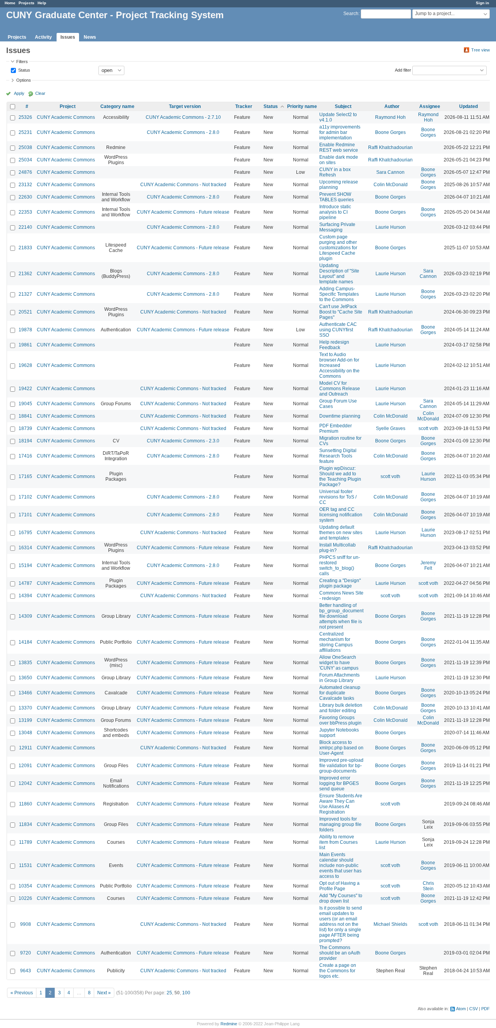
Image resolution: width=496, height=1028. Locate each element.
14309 (25, 616)
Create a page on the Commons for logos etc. (337, 971)
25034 (25, 160)
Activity (43, 37)
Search (350, 13)
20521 (25, 312)
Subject (343, 106)
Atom (461, 1008)
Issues (67, 37)
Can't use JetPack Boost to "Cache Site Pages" (340, 312)
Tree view (480, 50)
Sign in (482, 3)
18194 (25, 441)
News (90, 37)
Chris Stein (428, 886)
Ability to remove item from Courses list (338, 842)
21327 (25, 294)
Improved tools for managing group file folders (340, 824)
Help (42, 3)
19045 (25, 403)
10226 (25, 898)
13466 (25, 693)
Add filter (403, 69)
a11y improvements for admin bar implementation (339, 132)
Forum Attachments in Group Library (339, 677)
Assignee (429, 106)
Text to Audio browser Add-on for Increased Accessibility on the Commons (339, 365)
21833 (25, 247)
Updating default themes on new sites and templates (340, 532)
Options (23, 80)
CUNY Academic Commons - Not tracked (183, 184)
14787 (25, 583)
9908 (25, 924)
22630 (25, 197)
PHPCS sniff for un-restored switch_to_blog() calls (339, 565)
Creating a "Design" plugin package (340, 583)
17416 (25, 456)
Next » (104, 992)
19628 (25, 365)
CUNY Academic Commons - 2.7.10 (183, 117)
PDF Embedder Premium (335, 428)
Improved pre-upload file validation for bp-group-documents (341, 765)
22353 (25, 212)
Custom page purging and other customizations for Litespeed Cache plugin (338, 247)
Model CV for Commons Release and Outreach (339, 388)
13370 (25, 708)
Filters (22, 61)
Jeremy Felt (428, 565)
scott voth (428, 428)
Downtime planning (339, 416)
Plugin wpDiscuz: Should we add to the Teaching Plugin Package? (340, 476)
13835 (25, 662)
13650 (25, 677)
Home (10, 3)
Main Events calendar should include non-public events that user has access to (340, 865)
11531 (25, 865)
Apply (19, 93)
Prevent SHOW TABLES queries (336, 197)
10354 (25, 886)
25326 (25, 117)
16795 (25, 532)
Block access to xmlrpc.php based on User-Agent (341, 748)
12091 (25, 765)
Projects (26, 3)
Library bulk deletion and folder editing (340, 707)
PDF (485, 1008)
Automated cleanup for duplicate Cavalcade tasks (339, 693)
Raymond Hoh (390, 117)
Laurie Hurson (390, 227)
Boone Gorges (390, 132)
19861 (25, 345)
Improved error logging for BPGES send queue (339, 783)
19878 (25, 329)
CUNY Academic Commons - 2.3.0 (183, 441)
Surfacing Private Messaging (337, 227)
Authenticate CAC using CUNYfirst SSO (338, 330)
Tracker (243, 106)
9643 (25, 970)
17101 (25, 514)
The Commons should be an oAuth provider (339, 953)
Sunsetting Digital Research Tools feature (337, 456)
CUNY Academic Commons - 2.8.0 (183, 132)
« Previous (21, 992)
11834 (25, 824)
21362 (25, 273)
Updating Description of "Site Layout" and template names (339, 273)
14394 (25, 595)
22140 (25, 227)
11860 (25, 804)
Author (392, 106)
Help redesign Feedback (334, 344)
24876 (25, 172)
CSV (473, 1008)
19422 (25, 388)
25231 (25, 132)
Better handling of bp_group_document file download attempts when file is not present (341, 616)
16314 (25, 547)
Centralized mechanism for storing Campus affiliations (336, 642)
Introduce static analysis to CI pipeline (335, 212)
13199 (25, 720)
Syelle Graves (390, 428)
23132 (25, 184)
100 (186, 992)
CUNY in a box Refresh (335, 172)
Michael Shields (390, 924)
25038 (25, 147)
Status (23, 69)
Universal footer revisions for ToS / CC (337, 497)
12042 (25, 783)
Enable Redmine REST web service (338, 147)
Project (68, 106)
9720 (25, 953)
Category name (117, 106)
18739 (25, 428)
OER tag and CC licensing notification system (340, 515)
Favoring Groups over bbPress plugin (340, 720)
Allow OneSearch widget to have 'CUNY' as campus (338, 662)
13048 (25, 732)
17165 (25, 476)
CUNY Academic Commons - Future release (183, 212)
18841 (25, 416)
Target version (185, 106)
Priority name (302, 106)
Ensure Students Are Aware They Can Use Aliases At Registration (340, 804)
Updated (468, 106)
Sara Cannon (390, 172)
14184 (25, 642)
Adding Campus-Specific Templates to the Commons (339, 294)
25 (169, 992)
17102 (25, 497)
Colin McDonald (391, 184)
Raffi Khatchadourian (390, 147)
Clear (40, 93)
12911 (25, 747)
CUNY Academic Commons (66, 117)
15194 (25, 565)
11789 (25, 842)
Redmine (228, 1023)
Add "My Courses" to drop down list (340, 898)
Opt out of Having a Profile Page (339, 886)
